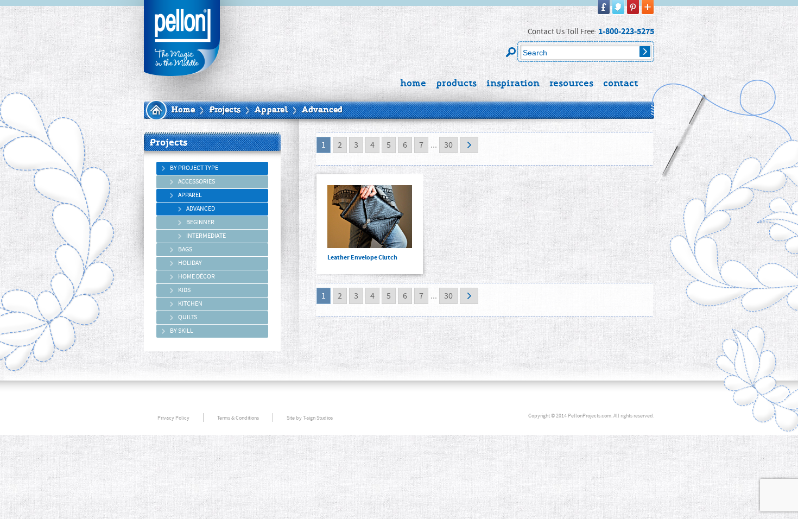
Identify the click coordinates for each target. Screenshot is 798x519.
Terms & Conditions (238, 417)
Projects (224, 110)
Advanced (322, 110)
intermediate (206, 236)
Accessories (196, 182)
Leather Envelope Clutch (369, 224)
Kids (184, 290)
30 (448, 145)
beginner (200, 222)
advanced (200, 209)
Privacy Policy (173, 417)
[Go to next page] (469, 145)
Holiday (190, 263)
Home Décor (196, 277)
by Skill (181, 331)
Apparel (271, 110)
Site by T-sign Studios (310, 417)
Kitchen (190, 304)
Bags (185, 249)
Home (183, 110)
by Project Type (194, 168)
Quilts (187, 317)
